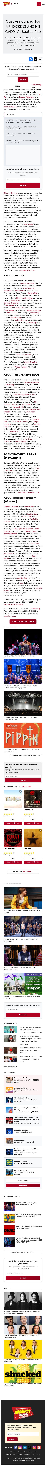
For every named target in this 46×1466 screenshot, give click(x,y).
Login (33, 4)
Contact (27, 1452)
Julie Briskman (21, 320)
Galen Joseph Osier (23, 354)
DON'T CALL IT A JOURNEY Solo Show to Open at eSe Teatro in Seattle (22, 142)
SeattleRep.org (10, 107)
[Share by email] (40, 59)
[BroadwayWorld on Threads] (34, 1447)
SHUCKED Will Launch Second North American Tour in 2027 (22, 1385)
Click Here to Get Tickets (23, 622)
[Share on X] (35, 59)
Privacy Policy (28, 1460)
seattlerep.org (10, 616)
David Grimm (28, 529)
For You (13, 627)
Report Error (36, 1455)
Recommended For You (12, 1196)
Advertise (13, 1452)
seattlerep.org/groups (13, 604)
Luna (21, 583)
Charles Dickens (10, 193)
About (20, 1452)
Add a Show (23, 1185)
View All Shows (23, 1180)
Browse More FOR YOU (22, 1252)
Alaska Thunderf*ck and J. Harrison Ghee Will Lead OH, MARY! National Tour (22, 1312)
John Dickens (11, 313)
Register (27, 4)
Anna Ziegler (16, 529)
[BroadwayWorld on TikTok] (29, 1447)
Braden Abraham (26, 97)
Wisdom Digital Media (28, 1458)
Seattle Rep (37, 84)
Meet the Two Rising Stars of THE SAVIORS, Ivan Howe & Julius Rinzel (31, 1059)
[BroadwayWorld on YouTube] (39, 1447)
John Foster (20, 290)
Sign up (23, 1278)
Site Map (27, 1454)
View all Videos (9, 1066)
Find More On (21, 872)
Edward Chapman (11, 303)
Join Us (33, 1452)
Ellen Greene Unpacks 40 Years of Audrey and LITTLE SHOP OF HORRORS (30, 1050)
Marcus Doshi (18, 407)
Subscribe (23, 1015)
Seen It (13, 819)
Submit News (10, 1454)
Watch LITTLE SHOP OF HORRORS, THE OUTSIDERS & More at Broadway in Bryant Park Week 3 (31, 1030)
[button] (39, 4)
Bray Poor (31, 412)
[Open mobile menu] (43, 4)
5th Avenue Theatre (20, 421)
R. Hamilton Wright (33, 310)
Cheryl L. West (31, 531)
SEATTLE (15, 3)
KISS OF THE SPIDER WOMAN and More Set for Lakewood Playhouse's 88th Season (21, 121)
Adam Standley (27, 283)
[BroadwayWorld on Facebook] (15, 1447)
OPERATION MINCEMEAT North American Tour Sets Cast (22, 1361)
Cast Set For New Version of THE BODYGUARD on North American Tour (21, 128)
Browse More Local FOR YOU (26, 755)
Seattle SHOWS (9, 1072)
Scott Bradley (18, 394)
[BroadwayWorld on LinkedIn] (25, 1447)
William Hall (19, 308)
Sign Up (23, 80)
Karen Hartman (10, 534)
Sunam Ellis (32, 293)
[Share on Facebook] (31, 59)
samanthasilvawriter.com (29, 492)
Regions (19, 1454)
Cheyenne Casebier (24, 298)
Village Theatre (30, 362)
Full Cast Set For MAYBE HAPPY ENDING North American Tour (21, 135)
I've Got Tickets (13, 823)
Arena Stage (20, 441)
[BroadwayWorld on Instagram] (20, 1447)
